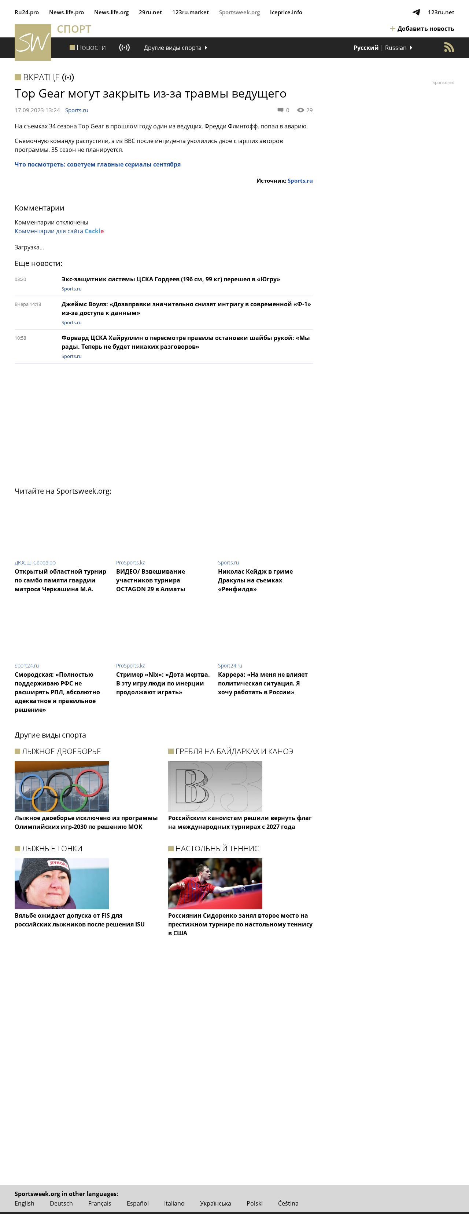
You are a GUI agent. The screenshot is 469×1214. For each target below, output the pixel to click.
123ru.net (441, 12)
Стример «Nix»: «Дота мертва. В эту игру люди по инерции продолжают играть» (163, 683)
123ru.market (190, 12)
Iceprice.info (286, 12)
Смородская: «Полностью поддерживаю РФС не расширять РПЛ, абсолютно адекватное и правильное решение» (57, 692)
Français (99, 1203)
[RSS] (449, 47)
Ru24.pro (27, 12)
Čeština (288, 1203)
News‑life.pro (66, 12)
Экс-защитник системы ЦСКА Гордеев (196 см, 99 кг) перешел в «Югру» (171, 279)
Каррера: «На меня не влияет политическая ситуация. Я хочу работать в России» (263, 683)
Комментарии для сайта (59, 231)
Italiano (174, 1203)
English (24, 1203)
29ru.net (150, 12)
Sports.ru (76, 110)
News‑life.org (111, 12)
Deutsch (61, 1203)
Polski (255, 1203)
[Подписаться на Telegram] (416, 12)
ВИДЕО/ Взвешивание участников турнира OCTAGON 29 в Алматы (150, 580)
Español (138, 1203)
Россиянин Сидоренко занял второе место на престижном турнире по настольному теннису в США (240, 924)
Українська (215, 1203)
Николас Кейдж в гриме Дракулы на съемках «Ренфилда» (255, 580)
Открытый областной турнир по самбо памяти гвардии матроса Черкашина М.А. (60, 580)
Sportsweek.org (239, 12)
